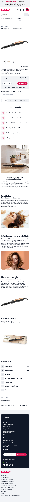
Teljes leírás (17, 73)
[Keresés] (26, 14)
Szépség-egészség (9, 18)
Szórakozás (6, 426)
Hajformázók (4, 20)
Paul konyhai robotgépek (7, 479)
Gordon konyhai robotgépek (7, 481)
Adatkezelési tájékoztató (7, 483)
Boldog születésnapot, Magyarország (9, 431)
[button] (22, 83)
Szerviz (3, 493)
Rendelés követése (8, 440)
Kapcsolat (3, 491)
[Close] (28, 1)
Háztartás (6, 422)
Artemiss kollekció (5, 477)
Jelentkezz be (15, 1)
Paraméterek (13, 100)
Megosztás (26, 66)
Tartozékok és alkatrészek (10, 443)
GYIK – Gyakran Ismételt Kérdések (10, 445)
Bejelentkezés (21, 454)
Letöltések (24, 405)
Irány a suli (6, 434)
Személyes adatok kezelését (9, 459)
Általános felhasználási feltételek (8, 485)
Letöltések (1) (23, 100)
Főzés (4, 420)
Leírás (5, 100)
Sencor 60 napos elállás (6, 489)
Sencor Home (4, 475)
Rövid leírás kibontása (7, 73)
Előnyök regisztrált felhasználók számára (10, 495)
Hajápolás (18, 18)
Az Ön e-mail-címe (8, 452)
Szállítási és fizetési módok (7, 487)
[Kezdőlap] (1, 18)
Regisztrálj (8, 1)
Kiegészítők (6, 429)
